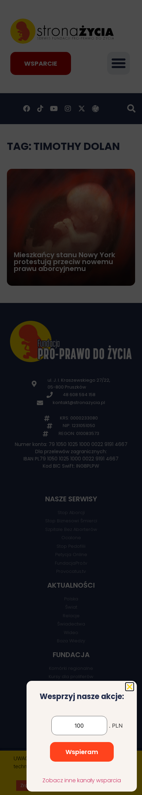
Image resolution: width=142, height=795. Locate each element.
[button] (129, 686)
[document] (71, 397)
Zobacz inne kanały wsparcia (81, 780)
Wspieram (81, 752)
